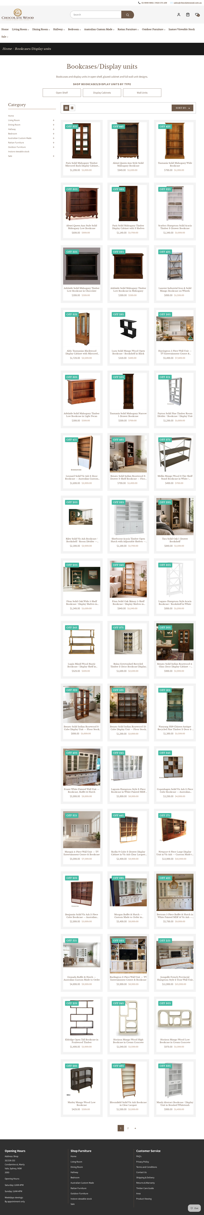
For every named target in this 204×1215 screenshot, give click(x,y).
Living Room (14, 120)
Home (7, 49)
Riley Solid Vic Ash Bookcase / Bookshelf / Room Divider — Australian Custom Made (82, 540)
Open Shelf (62, 92)
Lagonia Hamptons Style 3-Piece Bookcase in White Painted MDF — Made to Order (128, 790)
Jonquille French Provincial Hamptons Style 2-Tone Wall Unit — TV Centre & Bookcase (175, 978)
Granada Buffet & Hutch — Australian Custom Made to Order (82, 978)
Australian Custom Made (19, 138)
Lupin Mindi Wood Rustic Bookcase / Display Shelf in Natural (81, 665)
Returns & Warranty (145, 1182)
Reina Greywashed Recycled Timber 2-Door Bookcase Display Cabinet (128, 665)
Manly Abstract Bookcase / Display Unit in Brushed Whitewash (175, 1103)
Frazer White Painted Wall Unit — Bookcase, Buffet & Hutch (81, 790)
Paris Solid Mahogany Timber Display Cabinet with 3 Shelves (128, 227)
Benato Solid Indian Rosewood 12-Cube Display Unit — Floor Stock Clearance (128, 728)
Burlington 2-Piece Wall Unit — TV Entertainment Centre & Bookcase (128, 978)
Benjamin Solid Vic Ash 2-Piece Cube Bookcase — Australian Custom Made (81, 916)
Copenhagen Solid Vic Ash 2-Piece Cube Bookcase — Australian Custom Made (175, 790)
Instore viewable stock (18, 151)
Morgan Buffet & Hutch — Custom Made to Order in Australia (128, 916)
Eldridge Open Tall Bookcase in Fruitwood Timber (81, 1041)
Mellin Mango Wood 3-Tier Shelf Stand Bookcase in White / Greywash (175, 477)
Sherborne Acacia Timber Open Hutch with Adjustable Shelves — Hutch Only (128, 540)
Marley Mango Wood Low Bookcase (81, 1103)
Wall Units (142, 92)
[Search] (127, 15)
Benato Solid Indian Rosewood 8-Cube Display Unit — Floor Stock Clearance (81, 728)
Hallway (12, 129)
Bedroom (12, 133)
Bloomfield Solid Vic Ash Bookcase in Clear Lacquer (128, 1103)
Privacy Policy (142, 1161)
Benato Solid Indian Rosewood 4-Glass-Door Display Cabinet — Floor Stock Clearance (175, 665)
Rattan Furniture (16, 142)
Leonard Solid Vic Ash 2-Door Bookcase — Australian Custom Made (81, 477)
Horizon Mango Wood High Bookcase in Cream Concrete (128, 1041)
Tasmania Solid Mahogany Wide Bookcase (175, 164)
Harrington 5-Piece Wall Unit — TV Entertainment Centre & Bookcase (175, 352)
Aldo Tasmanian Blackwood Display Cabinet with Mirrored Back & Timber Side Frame (82, 352)
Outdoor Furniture (17, 147)
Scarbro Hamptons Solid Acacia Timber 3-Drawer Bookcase (175, 227)
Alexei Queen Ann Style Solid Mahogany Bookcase (128, 164)
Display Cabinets (102, 92)
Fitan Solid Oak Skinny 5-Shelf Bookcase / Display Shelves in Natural (128, 603)
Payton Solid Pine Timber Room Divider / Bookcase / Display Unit (175, 415)
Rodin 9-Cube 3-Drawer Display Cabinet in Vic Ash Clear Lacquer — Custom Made (128, 853)
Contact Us (141, 1172)
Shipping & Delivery (145, 1177)
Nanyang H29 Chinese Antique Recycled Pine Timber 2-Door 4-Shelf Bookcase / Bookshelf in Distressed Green (175, 728)
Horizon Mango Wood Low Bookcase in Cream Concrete (175, 1041)
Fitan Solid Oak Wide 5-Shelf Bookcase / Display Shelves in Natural (81, 603)
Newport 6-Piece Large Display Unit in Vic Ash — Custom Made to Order (175, 853)
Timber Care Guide (145, 1188)
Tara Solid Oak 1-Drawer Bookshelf (175, 540)
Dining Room (14, 124)
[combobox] (102, 14)
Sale (10, 156)
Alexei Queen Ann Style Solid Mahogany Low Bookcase (81, 227)
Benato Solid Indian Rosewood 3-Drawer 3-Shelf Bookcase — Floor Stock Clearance (128, 477)
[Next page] (135, 1128)
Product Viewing (144, 1198)
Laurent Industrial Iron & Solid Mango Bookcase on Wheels (175, 289)
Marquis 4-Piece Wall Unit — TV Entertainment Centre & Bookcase (82, 853)
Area (138, 1193)
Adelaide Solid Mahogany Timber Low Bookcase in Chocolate (81, 289)
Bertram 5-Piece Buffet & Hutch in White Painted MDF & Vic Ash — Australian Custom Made (175, 916)
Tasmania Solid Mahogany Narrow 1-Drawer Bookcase (128, 415)
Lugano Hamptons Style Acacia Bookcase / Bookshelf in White (174, 602)
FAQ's (138, 1156)
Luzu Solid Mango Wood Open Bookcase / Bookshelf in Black (128, 352)
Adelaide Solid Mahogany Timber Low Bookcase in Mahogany (128, 289)
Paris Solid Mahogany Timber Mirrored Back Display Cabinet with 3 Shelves (81, 164)
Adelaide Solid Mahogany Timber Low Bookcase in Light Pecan (81, 415)
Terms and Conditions (146, 1167)
